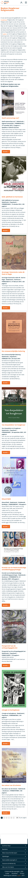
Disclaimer (15, 873)
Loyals (19, 875)
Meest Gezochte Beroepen (9, 853)
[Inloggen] (21, 2)
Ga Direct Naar (6, 846)
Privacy (22, 873)
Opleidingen (5, 856)
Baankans (5, 849)
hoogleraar (4, 20)
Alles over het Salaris (8, 867)
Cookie (7, 873)
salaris (5, 34)
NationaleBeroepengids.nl (9, 860)
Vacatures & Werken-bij (8, 863)
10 (11, 817)
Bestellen (5, 151)
